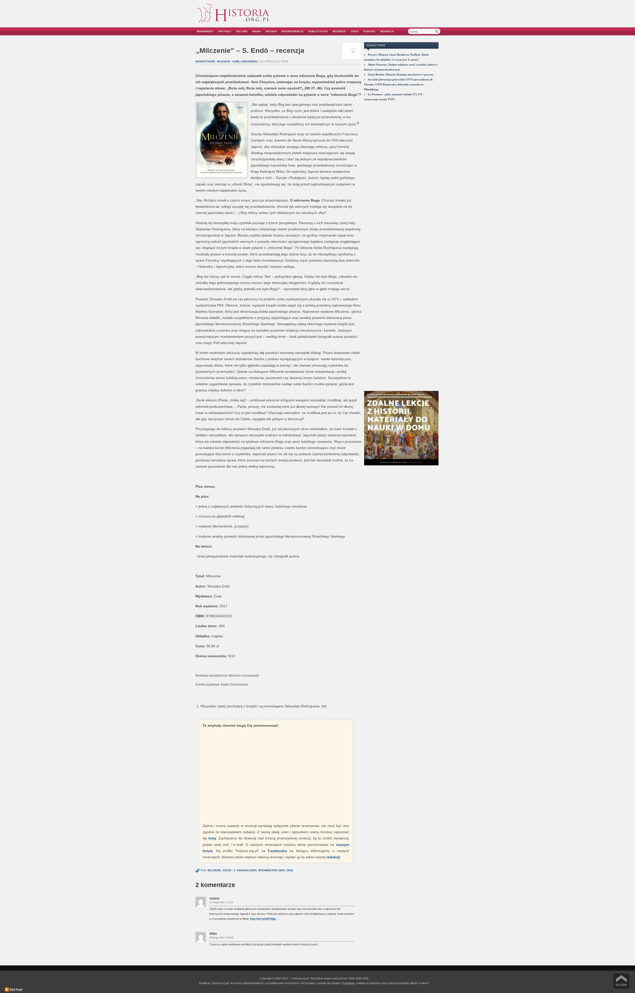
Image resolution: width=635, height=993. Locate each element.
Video (355, 31)
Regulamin (348, 983)
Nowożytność (205, 61)
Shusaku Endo (247, 870)
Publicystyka (318, 31)
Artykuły (224, 31)
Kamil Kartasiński (244, 61)
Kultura (242, 31)
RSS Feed (16, 989)
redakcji (333, 857)
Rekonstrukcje (293, 31)
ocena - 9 (228, 870)
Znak (289, 870)
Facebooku (277, 851)
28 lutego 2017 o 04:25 (221, 937)
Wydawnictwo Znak (271, 870)
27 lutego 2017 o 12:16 (221, 902)
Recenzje (339, 31)
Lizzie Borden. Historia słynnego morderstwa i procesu (400, 74)
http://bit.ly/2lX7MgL (263, 918)
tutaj (212, 838)
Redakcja (387, 31)
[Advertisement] (383, 16)
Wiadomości (205, 31)
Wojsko (271, 31)
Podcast (369, 31)
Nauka (256, 31)
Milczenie (214, 870)
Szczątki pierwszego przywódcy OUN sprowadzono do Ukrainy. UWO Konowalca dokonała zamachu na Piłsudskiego (398, 84)
